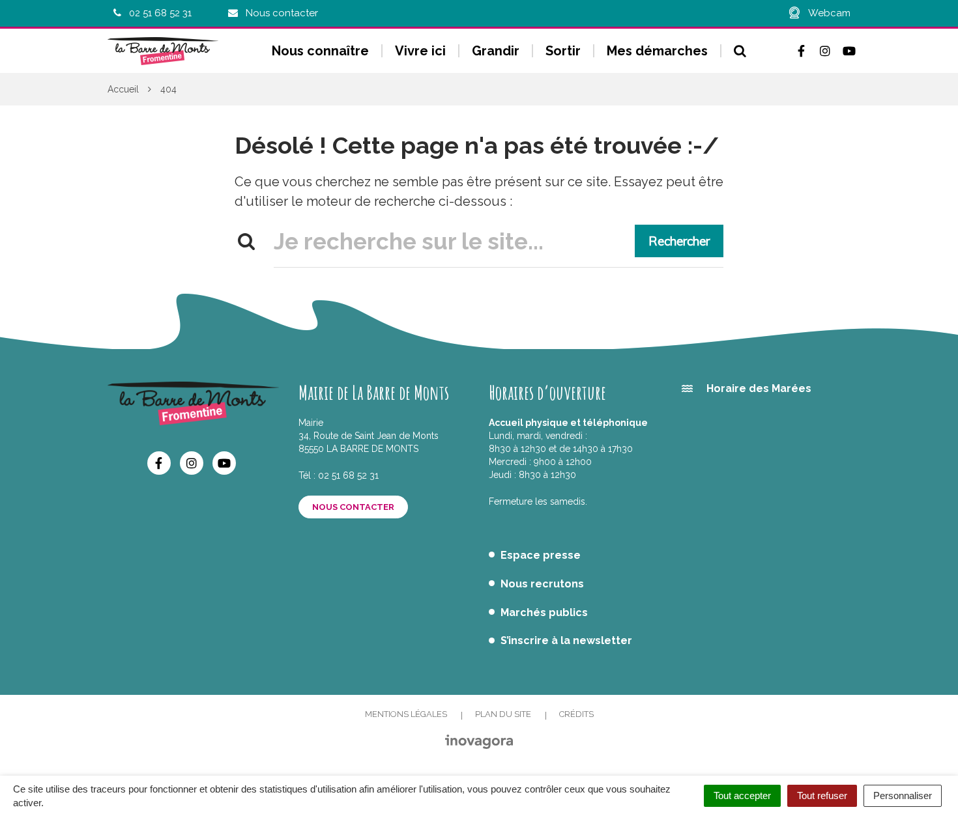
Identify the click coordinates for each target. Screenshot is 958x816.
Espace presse (541, 555)
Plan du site (503, 714)
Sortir (563, 51)
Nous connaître (320, 51)
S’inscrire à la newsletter (566, 640)
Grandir (495, 51)
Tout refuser (822, 795)
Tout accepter (742, 795)
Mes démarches (657, 51)
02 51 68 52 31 (348, 475)
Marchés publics (544, 612)
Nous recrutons (542, 584)
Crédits (576, 714)
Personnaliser (902, 795)
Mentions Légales (406, 714)
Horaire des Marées (758, 388)
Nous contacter (353, 507)
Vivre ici (420, 51)
